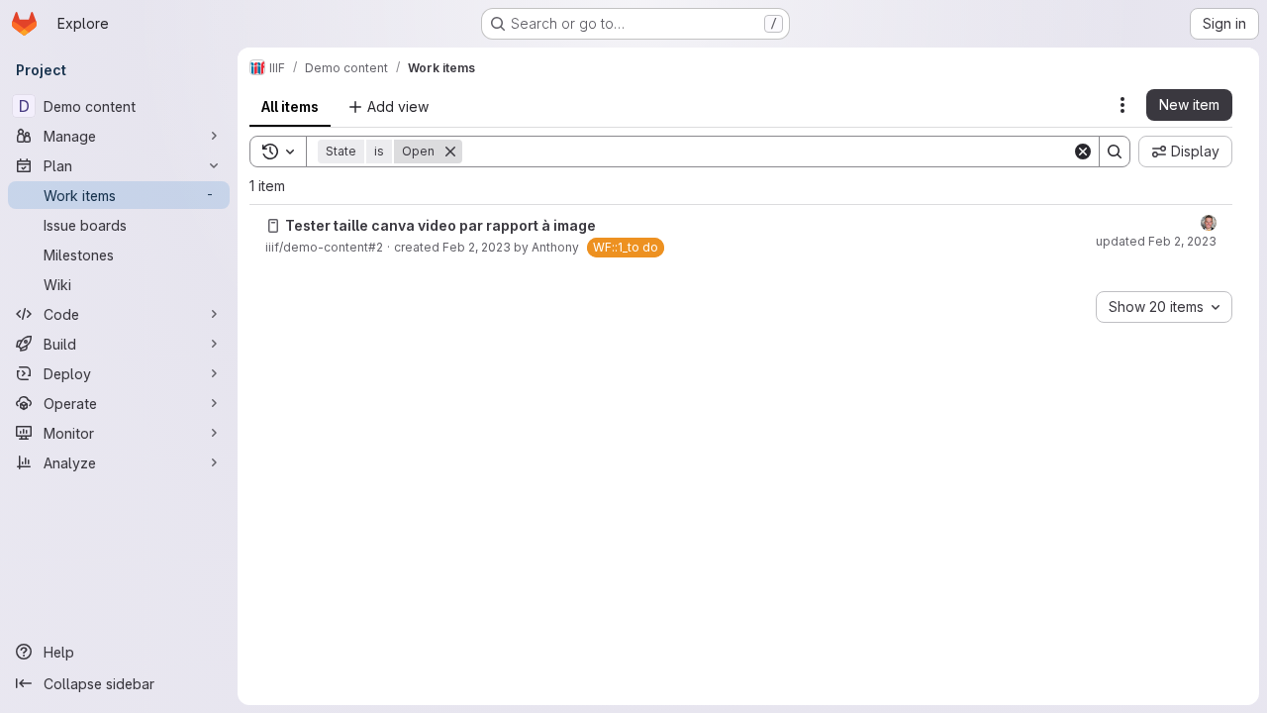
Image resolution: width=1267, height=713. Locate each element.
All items (290, 106)
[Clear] (1083, 151)
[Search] (1114, 151)
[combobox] (1164, 307)
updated (1156, 241)
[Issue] (273, 226)
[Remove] (450, 151)
